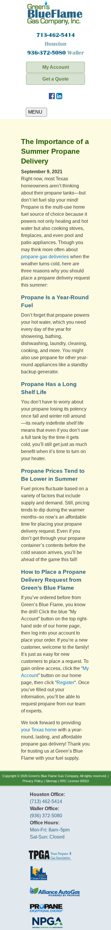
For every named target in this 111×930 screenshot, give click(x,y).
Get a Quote (55, 78)
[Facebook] (52, 96)
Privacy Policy (32, 781)
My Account (55, 67)
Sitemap (51, 781)
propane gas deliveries (45, 256)
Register (65, 682)
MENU (36, 112)
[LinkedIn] (59, 96)
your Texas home (39, 729)
